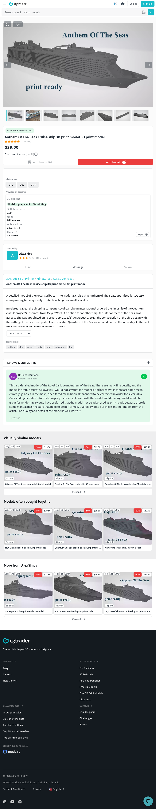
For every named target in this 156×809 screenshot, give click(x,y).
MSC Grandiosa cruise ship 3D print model (25, 547)
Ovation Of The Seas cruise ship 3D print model (77, 484)
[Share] (128, 172)
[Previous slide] (7, 65)
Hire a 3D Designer (90, 680)
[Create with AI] (115, 4)
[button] (144, 12)
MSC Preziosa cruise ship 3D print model (74, 611)
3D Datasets (86, 674)
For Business (87, 668)
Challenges (86, 718)
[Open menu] (5, 4)
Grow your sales (12, 712)
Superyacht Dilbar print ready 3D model (24, 611)
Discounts (85, 699)
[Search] (151, 12)
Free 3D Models (88, 687)
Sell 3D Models (11, 705)
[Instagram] (20, 802)
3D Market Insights (13, 718)
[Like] (28, 172)
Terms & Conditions (14, 789)
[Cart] (123, 4)
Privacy (37, 789)
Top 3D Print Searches (15, 737)
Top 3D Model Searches (16, 731)
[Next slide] (148, 65)
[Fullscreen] (7, 24)
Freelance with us (13, 725)
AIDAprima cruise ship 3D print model (123, 547)
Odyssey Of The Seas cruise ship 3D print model (127, 611)
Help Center (10, 680)
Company (8, 661)
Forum (83, 724)
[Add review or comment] (148, 363)
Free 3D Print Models (91, 693)
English (55, 789)
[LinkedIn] (5, 802)
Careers (7, 674)
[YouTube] (13, 802)
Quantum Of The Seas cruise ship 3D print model (78, 547)
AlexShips (25, 253)
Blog (5, 668)
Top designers (87, 712)
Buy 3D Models (87, 661)
